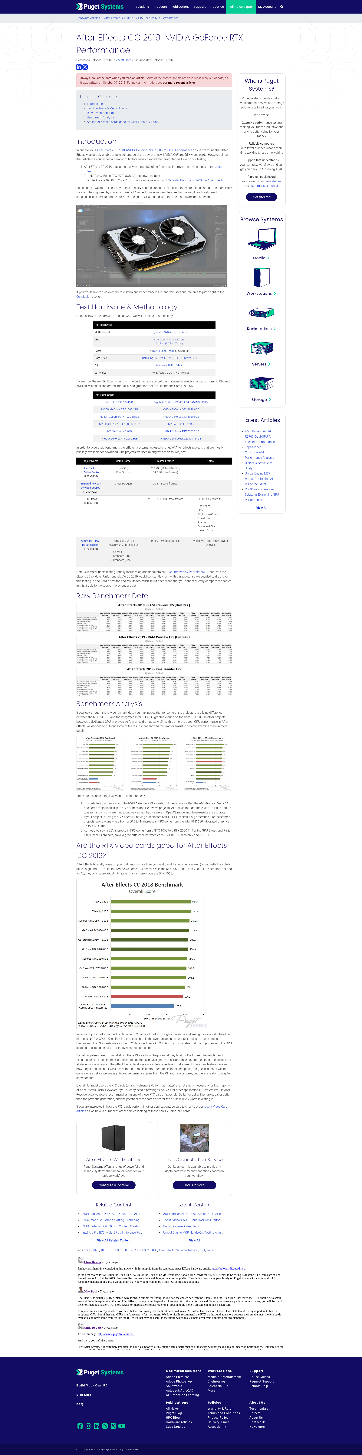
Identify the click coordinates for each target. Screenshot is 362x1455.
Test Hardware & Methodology (107, 108)
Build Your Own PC (92, 1385)
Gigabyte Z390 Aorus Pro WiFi (169, 332)
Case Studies (175, 1426)
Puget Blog (174, 1413)
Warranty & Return (221, 1408)
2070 (134, 1250)
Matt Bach (125, 60)
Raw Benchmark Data (101, 113)
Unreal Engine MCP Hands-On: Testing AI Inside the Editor (201, 1232)
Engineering (216, 1381)
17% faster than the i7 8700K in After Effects (194, 180)
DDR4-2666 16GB (163, 350)
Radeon (193, 1250)
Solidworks (174, 1386)
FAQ (79, 1404)
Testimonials (258, 1408)
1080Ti (125, 1250)
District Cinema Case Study (181, 1226)
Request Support (261, 1381)
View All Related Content (113, 1240)
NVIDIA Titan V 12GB (119, 431)
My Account (267, 7)
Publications (180, 7)
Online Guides (259, 1377)
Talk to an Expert (241, 7)
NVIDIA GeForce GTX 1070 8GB (181, 409)
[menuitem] (282, 7)
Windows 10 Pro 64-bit (169, 365)
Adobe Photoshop (179, 1381)
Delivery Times (218, 1422)
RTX (202, 1250)
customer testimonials (264, 186)
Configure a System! (114, 1185)
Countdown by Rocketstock (187, 572)
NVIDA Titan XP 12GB (181, 424)
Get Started (262, 197)
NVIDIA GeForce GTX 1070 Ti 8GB (119, 416)
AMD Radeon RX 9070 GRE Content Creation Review (116, 1226)
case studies (273, 181)
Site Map (83, 1395)
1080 (115, 1250)
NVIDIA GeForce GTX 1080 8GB (181, 416)
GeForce (181, 1250)
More (211, 1390)
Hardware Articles (88, 18)
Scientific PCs (218, 1386)
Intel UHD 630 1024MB (119, 402)
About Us (217, 7)
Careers (255, 1413)
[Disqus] (181, 1303)
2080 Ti (152, 1250)
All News (172, 1408)
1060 (87, 1250)
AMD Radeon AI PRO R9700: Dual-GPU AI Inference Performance (124, 1214)
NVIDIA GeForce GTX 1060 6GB (119, 409)
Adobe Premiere (177, 1377)
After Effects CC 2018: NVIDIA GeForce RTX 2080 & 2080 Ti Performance (144, 150)
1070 (95, 1250)
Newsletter (257, 1426)
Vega (209, 1250)
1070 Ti (105, 1250)
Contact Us (257, 1422)
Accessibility (217, 1426)
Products (160, 7)
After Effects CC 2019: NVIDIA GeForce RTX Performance (141, 18)
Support (200, 7)
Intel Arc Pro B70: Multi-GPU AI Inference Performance (117, 1232)
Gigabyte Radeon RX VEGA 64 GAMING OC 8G (181, 402)
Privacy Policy (218, 1417)
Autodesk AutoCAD (180, 1390)
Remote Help (258, 1386)
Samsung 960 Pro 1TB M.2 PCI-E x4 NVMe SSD (169, 358)
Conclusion (83, 296)
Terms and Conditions (224, 1413)
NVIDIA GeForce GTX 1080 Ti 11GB (119, 424)
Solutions (142, 7)
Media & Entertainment (224, 1377)
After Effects (167, 1250)
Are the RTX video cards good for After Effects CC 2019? (123, 122)
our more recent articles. (179, 82)
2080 (142, 1250)
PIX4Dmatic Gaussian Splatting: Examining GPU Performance (123, 1220)
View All (194, 1240)
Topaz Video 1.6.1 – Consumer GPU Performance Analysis (202, 1220)
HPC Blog (173, 1417)
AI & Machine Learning (182, 1395)
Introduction (95, 104)
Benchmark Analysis (100, 117)
